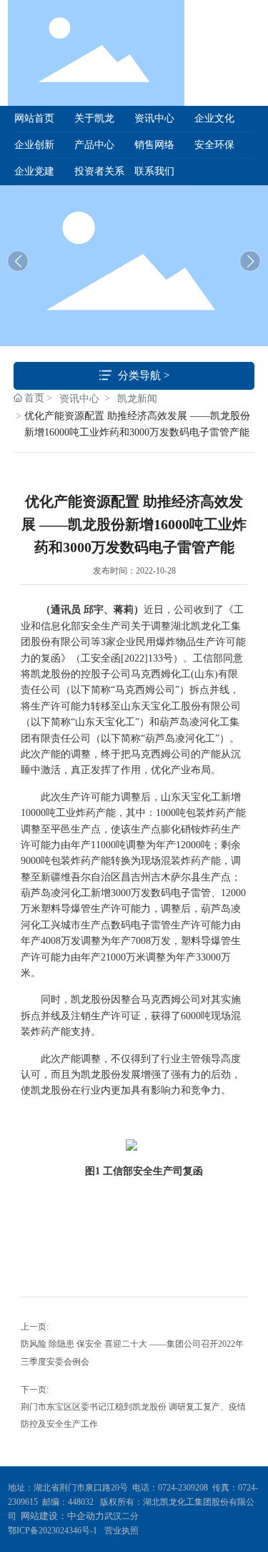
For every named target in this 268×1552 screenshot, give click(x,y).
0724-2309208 (183, 1488)
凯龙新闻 (137, 398)
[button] (250, 261)
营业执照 (121, 1531)
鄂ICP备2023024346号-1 (52, 1531)
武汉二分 (122, 1516)
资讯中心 (79, 398)
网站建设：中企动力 (62, 1516)
